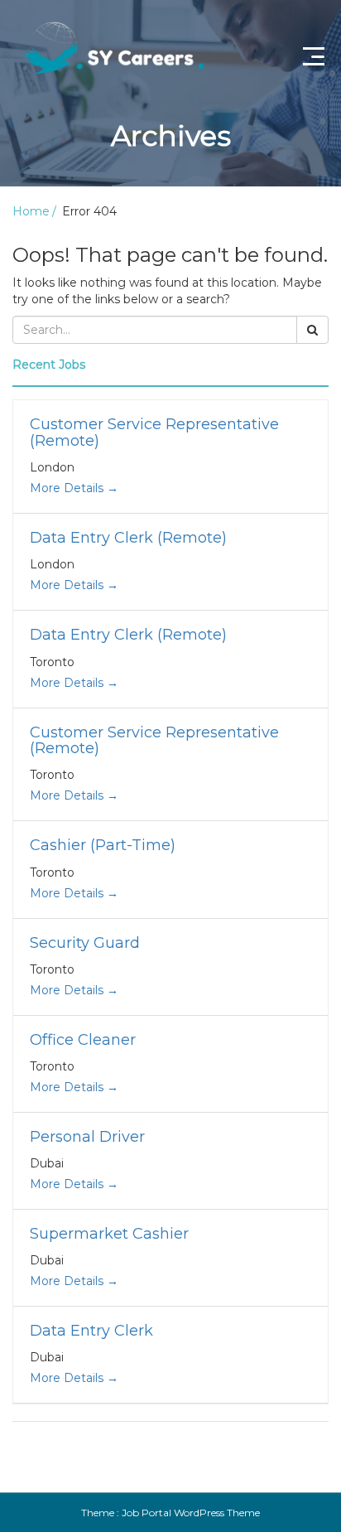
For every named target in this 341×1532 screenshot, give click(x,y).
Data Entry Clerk (91, 1331)
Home (31, 211)
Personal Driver (87, 1137)
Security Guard (85, 943)
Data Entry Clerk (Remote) (128, 538)
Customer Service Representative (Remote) (154, 432)
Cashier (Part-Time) (102, 845)
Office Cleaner (83, 1040)
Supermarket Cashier (109, 1234)
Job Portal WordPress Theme (191, 1512)
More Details (68, 488)
